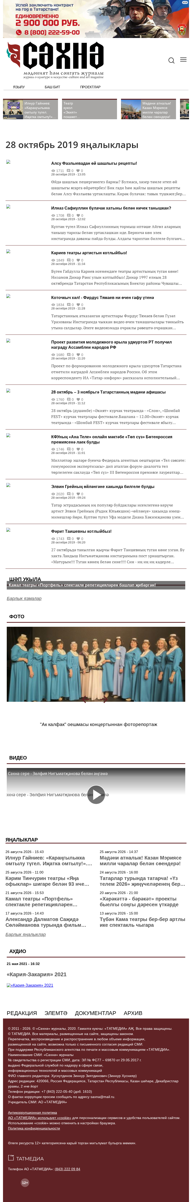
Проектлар (90, 87)
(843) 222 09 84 (67, 1169)
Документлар (95, 1013)
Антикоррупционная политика (32, 1112)
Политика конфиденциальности (34, 1128)
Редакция (22, 1013)
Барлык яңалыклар (26, 934)
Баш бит (52, 87)
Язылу (19, 87)
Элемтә (56, 1013)
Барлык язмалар (24, 598)
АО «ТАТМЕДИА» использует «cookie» (39, 1118)
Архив (133, 1013)
